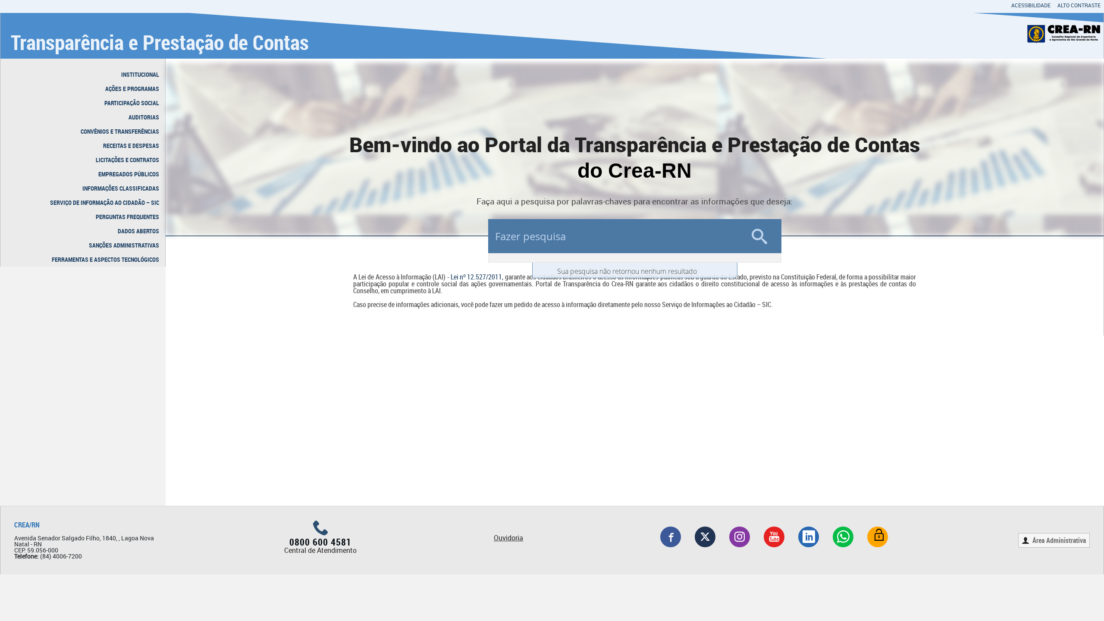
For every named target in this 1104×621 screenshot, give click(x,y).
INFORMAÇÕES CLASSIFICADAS (120, 188)
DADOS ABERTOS (138, 231)
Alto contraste (1079, 5)
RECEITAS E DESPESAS (131, 145)
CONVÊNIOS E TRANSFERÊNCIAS (120, 131)
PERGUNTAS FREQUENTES (127, 217)
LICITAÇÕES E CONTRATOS (127, 160)
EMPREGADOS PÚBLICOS (128, 174)
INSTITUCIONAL (140, 74)
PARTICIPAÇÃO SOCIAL (131, 103)
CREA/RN (27, 524)
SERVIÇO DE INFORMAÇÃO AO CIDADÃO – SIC (104, 202)
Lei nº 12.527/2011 (476, 277)
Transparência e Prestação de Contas (160, 42)
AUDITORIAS (144, 117)
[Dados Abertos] (877, 537)
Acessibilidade (1031, 5)
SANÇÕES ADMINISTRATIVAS (124, 245)
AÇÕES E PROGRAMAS (132, 89)
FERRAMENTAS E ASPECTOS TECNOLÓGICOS (105, 259)
